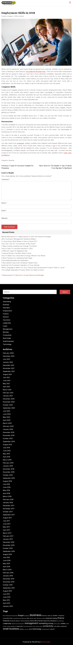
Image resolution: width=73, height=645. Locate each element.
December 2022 (8, 356)
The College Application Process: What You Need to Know (22, 270)
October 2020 (8, 405)
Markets (6, 332)
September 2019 (9, 441)
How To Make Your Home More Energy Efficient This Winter (23, 256)
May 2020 (6, 417)
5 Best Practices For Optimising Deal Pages (16, 258)
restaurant (63, 626)
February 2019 (8, 463)
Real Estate (7, 338)
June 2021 (6, 380)
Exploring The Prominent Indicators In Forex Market (20, 265)
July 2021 (6, 377)
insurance (53, 621)
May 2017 (6, 527)
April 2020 (6, 420)
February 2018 (8, 499)
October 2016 (8, 548)
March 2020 (7, 423)
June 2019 (6, 451)
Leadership (7, 323)
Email (4, 211)
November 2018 (8, 472)
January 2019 (8, 466)
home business (25, 621)
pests (41, 626)
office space (57, 623)
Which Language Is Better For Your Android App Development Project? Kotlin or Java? (33, 268)
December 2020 (8, 399)
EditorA (21, 16)
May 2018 (6, 490)
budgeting (26, 615)
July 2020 (6, 411)
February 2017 (8, 536)
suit (54, 146)
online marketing (11, 626)
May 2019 (6, 454)
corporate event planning (19, 618)
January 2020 (8, 429)
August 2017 (7, 518)
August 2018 (7, 481)
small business (11, 628)
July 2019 (6, 448)
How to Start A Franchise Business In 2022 (17, 248)
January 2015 (8, 606)
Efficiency (39, 618)
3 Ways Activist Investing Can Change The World (19, 246)
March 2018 (7, 496)
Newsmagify (45, 642)
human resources (44, 621)
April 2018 (6, 493)
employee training (51, 618)
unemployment (45, 629)
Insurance (6, 320)
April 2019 (6, 457)
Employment (7, 311)
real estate (57, 626)
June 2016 (6, 560)
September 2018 (9, 478)
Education (6, 308)
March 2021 (7, 390)
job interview (60, 621)
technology (37, 629)
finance (61, 618)
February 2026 (8, 353)
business (35, 615)
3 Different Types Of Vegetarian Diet (14, 251)
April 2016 (6, 567)
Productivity (7, 335)
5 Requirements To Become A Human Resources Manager (22, 275)
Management (7, 329)
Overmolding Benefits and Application (15, 260)
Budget (21, 615)
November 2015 (8, 582)
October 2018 (8, 475)
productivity (48, 626)
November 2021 (8, 368)
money (50, 623)
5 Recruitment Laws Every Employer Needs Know (19, 263)
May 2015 (6, 600)
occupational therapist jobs (35, 71)
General (11, 160)
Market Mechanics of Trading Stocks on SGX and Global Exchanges (26, 237)
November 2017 (8, 509)
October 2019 (8, 438)
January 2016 (8, 576)
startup (22, 629)
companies (61, 615)
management (31, 623)
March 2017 (7, 533)
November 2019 (8, 435)
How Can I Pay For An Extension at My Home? (18, 244)
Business (6, 305)
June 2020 (7, 414)
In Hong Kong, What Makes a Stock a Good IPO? (19, 241)
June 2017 (6, 524)
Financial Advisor (15, 621)
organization (20, 626)
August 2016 (7, 554)
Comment (5, 179)
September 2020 (9, 408)
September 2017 (9, 515)
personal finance (28, 626)
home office (34, 621)
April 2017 (6, 530)
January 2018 (8, 502)
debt (28, 618)
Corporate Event (8, 618)
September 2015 (9, 588)
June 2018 (6, 487)
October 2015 (8, 585)
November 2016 (8, 545)
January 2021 (8, 396)
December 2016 (8, 542)
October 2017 (8, 512)
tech (30, 629)
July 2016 (6, 557)
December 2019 (8, 432)
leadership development (18, 623)
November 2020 (9, 402)
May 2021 (6, 384)
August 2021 (7, 374)
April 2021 (6, 387)
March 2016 (7, 570)
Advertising (7, 302)
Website (4, 218)
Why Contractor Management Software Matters (18, 239)
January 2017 (8, 539)
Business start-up (47, 615)
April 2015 (6, 603)
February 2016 (8, 573)
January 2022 (8, 362)
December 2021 (8, 365)
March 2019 (7, 460)
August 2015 (7, 591)
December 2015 (8, 579)
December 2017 (8, 506)
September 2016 (9, 551)
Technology (7, 344)
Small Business (8, 341)
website (52, 629)
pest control (36, 626)
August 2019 (7, 445)
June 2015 (6, 597)
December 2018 (8, 469)
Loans (5, 326)
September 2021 (9, 371)
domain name (33, 618)
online (63, 623)
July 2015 (6, 594)
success (26, 629)
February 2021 (8, 393)
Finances (6, 621)
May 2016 (6, 563)
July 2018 (6, 484)
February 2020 (8, 426)
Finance (6, 314)
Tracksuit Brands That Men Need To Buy (16, 253)
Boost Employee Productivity (10, 615)
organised (20, 143)
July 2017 (6, 521)
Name (4, 203)
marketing (43, 623)
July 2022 (6, 359)
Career (55, 615)
